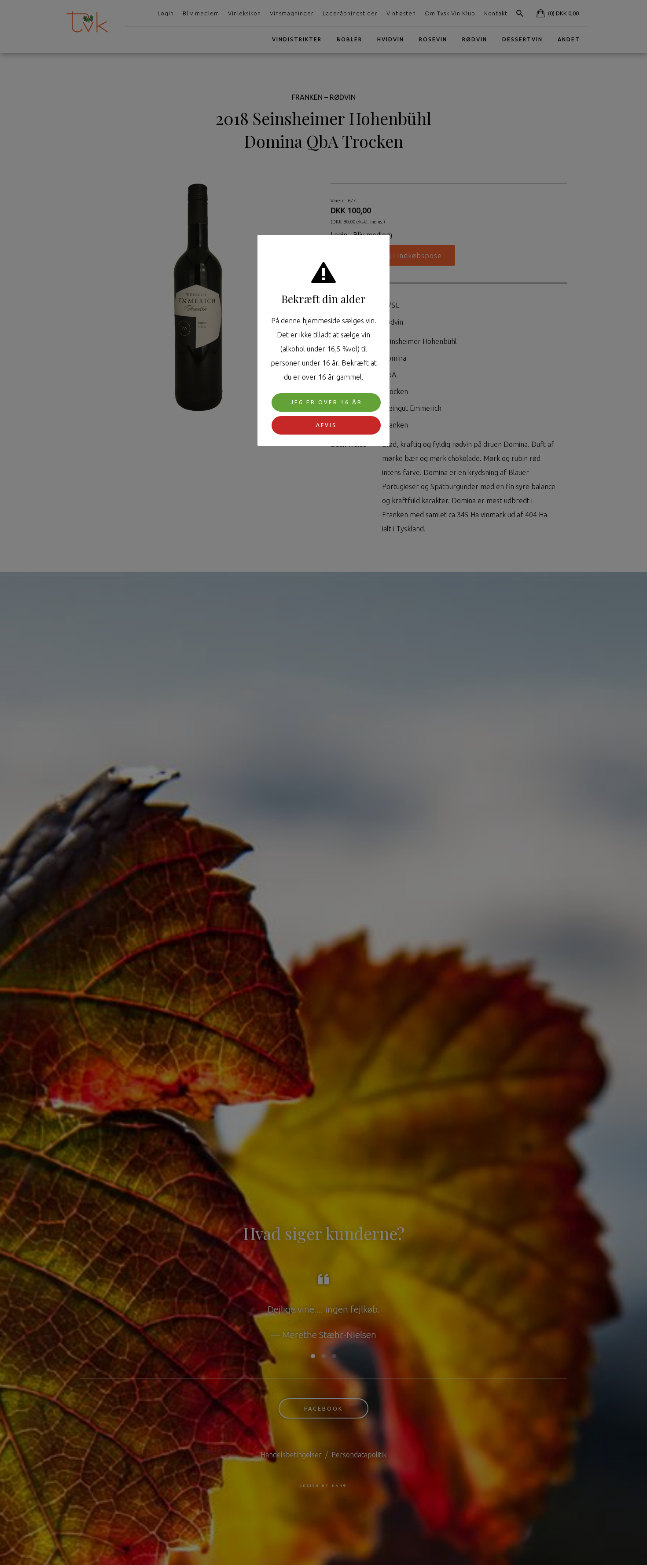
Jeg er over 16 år (326, 402)
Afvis (326, 425)
